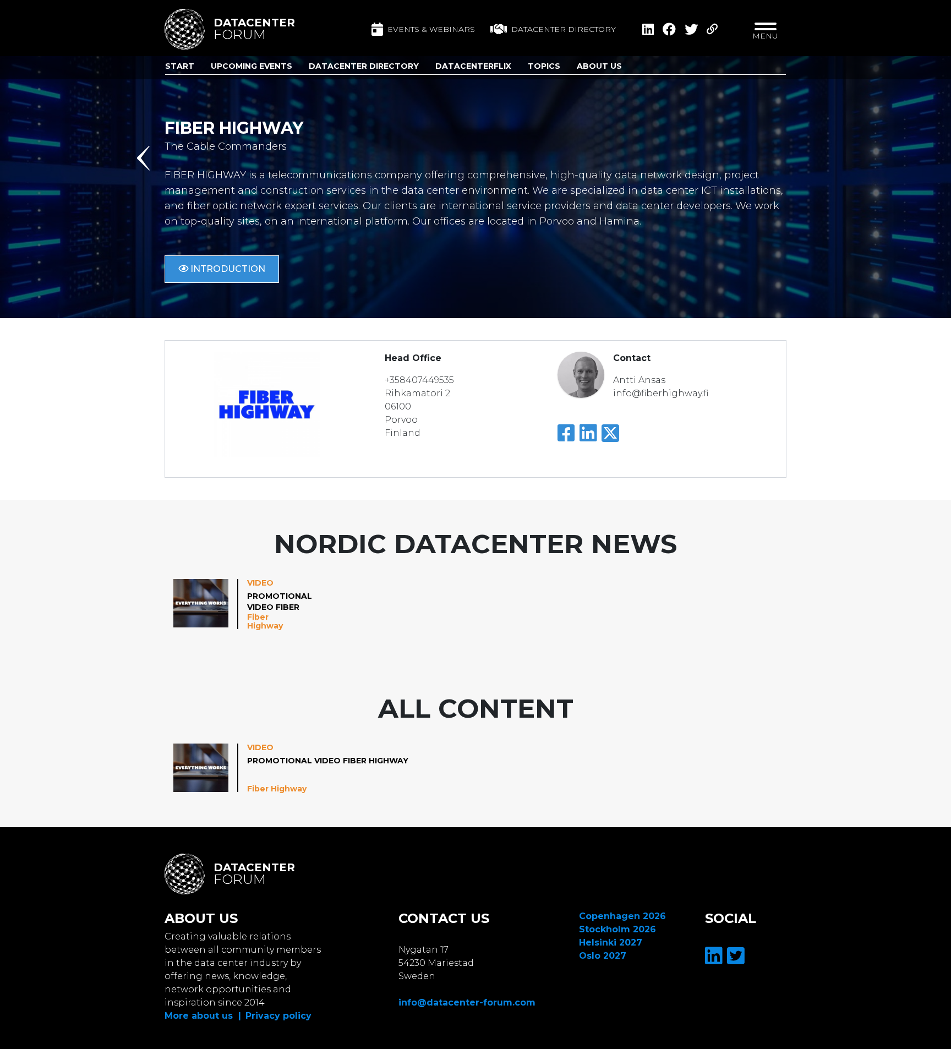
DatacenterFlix (473, 66)
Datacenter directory (563, 29)
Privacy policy (278, 1015)
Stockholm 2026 (617, 929)
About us (599, 66)
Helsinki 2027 (610, 942)
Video (260, 583)
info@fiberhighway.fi (660, 393)
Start (179, 66)
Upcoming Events (251, 66)
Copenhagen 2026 (622, 916)
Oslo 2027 (602, 955)
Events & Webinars (431, 29)
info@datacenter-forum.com (466, 1002)
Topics (544, 66)
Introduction (226, 269)
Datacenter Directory (364, 66)
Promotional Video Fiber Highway (279, 602)
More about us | (203, 1015)
